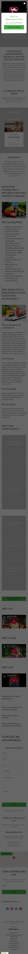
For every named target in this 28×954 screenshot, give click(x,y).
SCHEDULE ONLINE (14, 27)
